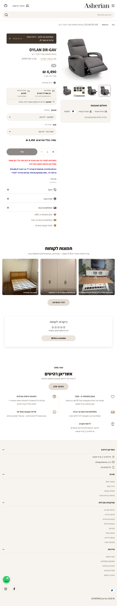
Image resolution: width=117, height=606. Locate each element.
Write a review (58, 338)
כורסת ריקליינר (46, 58)
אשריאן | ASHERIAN (99, 598)
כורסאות (105, 24)
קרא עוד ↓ (53, 179)
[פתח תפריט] (113, 5)
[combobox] (58, 14)
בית (113, 24)
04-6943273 (106, 467)
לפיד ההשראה (58, 302)
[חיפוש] (6, 15)
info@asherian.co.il (103, 462)
